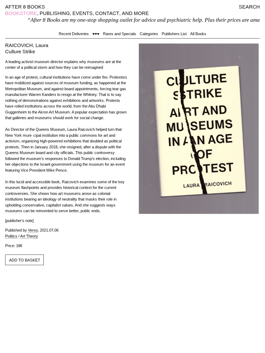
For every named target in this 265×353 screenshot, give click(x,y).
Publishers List (174, 34)
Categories (149, 34)
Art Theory (29, 236)
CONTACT (107, 13)
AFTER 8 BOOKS (25, 7)
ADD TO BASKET (24, 260)
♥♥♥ (95, 34)
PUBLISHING (55, 13)
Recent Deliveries (74, 34)
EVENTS (82, 13)
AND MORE (135, 13)
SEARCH (249, 7)
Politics (11, 236)
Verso (33, 230)
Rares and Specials (119, 34)
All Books (198, 34)
